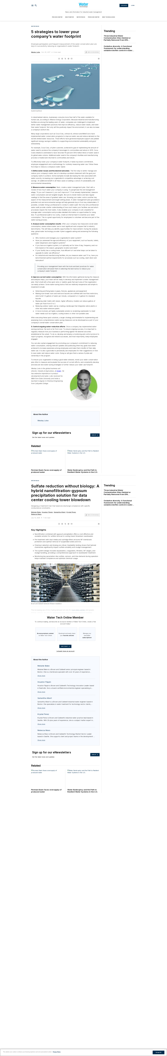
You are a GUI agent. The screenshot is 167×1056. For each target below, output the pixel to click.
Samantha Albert (59, 512)
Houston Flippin (47, 512)
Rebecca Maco (36, 514)
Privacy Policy (57, 1052)
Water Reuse (81, 17)
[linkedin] (62, 58)
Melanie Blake (36, 512)
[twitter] (65, 58)
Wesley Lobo (35, 52)
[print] (99, 58)
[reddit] (68, 58)
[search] (35, 5)
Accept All (158, 1052)
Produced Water (93, 17)
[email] (71, 58)
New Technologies (108, 17)
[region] (83, 1052)
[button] (32, 5)
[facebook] (59, 58)
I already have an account (65, 651)
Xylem (58, 371)
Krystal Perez (71, 512)
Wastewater (69, 17)
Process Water (57, 17)
